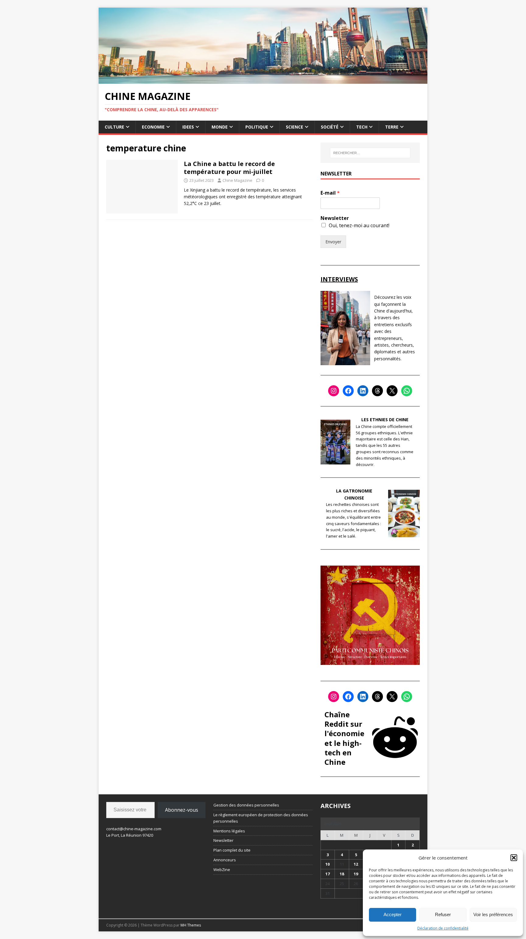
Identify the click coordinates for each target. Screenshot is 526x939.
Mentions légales (229, 831)
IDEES (188, 127)
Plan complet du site (232, 850)
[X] (392, 390)
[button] (514, 858)
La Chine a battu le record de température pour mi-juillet (229, 168)
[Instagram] (333, 390)
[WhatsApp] (406, 390)
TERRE (391, 127)
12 (356, 864)
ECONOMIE (153, 127)
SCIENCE (294, 127)
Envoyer (333, 242)
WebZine (221, 869)
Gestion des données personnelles (246, 805)
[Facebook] (348, 390)
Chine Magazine (237, 180)
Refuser (443, 914)
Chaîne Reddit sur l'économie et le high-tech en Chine (344, 738)
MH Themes (191, 925)
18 (342, 874)
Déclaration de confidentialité (442, 928)
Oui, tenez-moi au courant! (359, 225)
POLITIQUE (256, 127)
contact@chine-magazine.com (133, 828)
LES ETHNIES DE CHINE (385, 419)
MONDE (220, 127)
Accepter (393, 914)
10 (327, 864)
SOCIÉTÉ (329, 127)
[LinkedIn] (362, 390)
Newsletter (335, 218)
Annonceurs (224, 860)
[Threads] (377, 390)
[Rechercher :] (370, 153)
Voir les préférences (493, 914)
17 (327, 874)
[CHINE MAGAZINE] (263, 80)
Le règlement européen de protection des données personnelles (260, 818)
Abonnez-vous (181, 810)
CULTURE (114, 127)
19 (356, 874)
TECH (361, 127)
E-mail (330, 193)
